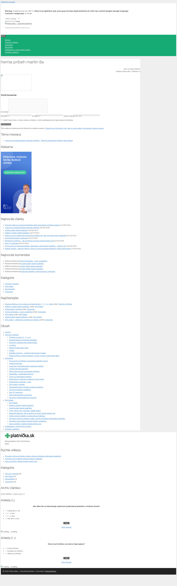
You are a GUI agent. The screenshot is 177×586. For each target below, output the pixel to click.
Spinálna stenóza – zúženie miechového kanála (27, 353)
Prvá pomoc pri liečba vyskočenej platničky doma (28, 361)
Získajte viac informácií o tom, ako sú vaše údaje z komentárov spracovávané (74, 128)
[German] (10, 16)
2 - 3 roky (11, 516)
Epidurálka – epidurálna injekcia (21, 374)
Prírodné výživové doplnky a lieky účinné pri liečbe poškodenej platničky (37, 419)
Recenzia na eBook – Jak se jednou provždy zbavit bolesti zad (29, 241)
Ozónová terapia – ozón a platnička (33, 261)
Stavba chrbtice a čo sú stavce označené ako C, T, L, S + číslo (29, 304)
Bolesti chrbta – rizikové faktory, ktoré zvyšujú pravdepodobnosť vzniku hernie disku (38, 249)
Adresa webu (68, 116)
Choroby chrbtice (11, 42)
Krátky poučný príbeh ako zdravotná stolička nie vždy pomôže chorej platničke (36, 236)
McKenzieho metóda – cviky (20, 382)
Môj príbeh (9, 47)
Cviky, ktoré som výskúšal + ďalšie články (25, 411)
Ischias (11, 350)
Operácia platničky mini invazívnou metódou (38, 271)
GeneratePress (50, 571)
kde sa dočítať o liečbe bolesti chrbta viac (25, 424)
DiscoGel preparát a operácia (16, 238)
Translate (17, 21)
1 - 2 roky (11, 513)
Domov (8, 40)
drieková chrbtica (14, 554)
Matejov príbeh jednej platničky (17, 233)
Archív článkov (6, 494)
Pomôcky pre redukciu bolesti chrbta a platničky (28, 421)
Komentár (4, 112)
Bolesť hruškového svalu (18, 348)
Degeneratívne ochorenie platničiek (23, 340)
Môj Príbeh (9, 286)
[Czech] (6, 16)
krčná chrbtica (12, 548)
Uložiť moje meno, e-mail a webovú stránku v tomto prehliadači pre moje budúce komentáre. (38, 120)
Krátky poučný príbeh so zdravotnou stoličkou (27, 416)
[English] (8, 16)
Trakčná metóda (15, 363)
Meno (3, 116)
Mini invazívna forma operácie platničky (24, 371)
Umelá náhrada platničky (18, 369)
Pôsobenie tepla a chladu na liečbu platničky (26, 387)
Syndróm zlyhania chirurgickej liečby (23, 343)
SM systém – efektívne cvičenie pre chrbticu (22, 320)
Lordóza (12, 345)
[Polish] (14, 16)
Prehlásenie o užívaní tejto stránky (17, 50)
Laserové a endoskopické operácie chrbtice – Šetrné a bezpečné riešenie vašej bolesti (39, 140)
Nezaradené (10, 289)
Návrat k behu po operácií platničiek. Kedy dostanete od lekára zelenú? (33, 225)
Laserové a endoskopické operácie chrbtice (22, 228)
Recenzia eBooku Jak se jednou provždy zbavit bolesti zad (32, 413)
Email (34, 116)
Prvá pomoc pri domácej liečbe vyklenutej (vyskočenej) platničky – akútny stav (35, 246)
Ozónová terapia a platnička (20, 390)
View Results (66, 527)
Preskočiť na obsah (8, 2)
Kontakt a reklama (12, 52)
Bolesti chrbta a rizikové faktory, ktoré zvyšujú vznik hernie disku (34, 356)
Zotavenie (9, 45)
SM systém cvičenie (17, 384)
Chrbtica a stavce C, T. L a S (20, 337)
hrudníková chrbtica (15, 551)
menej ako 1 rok (13, 511)
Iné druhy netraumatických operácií (22, 398)
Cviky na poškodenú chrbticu (20, 377)
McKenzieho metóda (13, 309)
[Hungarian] (12, 16)
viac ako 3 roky (13, 518)
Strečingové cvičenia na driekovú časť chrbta (26, 379)
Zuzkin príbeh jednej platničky (16, 230)
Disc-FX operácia (11, 243)
